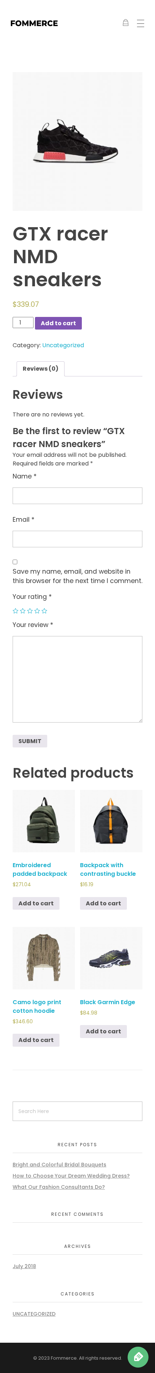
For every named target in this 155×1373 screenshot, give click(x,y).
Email (24, 519)
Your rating (32, 596)
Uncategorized (63, 345)
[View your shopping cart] (125, 23)
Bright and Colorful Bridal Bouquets (59, 1164)
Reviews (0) (40, 369)
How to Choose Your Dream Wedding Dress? (71, 1175)
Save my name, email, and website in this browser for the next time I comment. (77, 576)
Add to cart (58, 323)
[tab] (41, 368)
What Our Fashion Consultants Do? (59, 1187)
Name (25, 476)
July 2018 (24, 1266)
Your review (33, 625)
